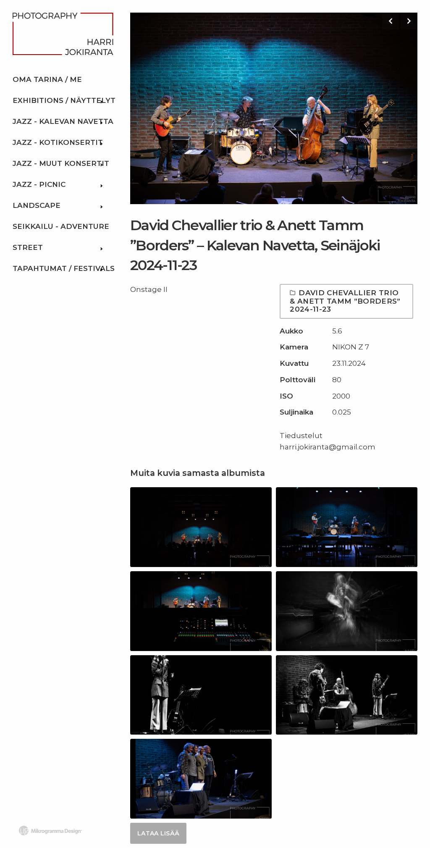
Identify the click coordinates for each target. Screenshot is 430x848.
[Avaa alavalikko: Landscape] (100, 205)
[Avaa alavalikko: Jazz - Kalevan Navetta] (100, 121)
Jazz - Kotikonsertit (58, 142)
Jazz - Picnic (39, 184)
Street (28, 247)
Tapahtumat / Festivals (64, 268)
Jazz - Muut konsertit (61, 163)
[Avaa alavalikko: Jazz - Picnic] (100, 184)
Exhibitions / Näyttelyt (64, 100)
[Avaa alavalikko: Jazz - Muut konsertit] (100, 163)
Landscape (36, 205)
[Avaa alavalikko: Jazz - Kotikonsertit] (100, 142)
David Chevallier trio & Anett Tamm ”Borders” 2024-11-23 (345, 301)
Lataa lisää (158, 833)
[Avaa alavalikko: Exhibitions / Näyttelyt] (100, 100)
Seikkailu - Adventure (61, 226)
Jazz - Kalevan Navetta (63, 121)
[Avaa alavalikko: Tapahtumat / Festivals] (100, 268)
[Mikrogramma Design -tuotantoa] (50, 830)
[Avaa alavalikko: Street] (100, 247)
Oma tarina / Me (47, 79)
